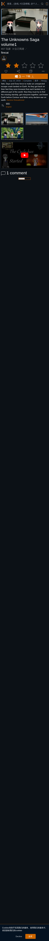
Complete (27, 81)
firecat (5, 52)
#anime (10, 100)
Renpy (44, 81)
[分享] (18, 71)
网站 (4, 81)
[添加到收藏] (30, 71)
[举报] (43, 71)
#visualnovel (19, 100)
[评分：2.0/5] (24, 65)
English (9, 107)
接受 (30, 936)
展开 (36, 81)
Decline (19, 936)
